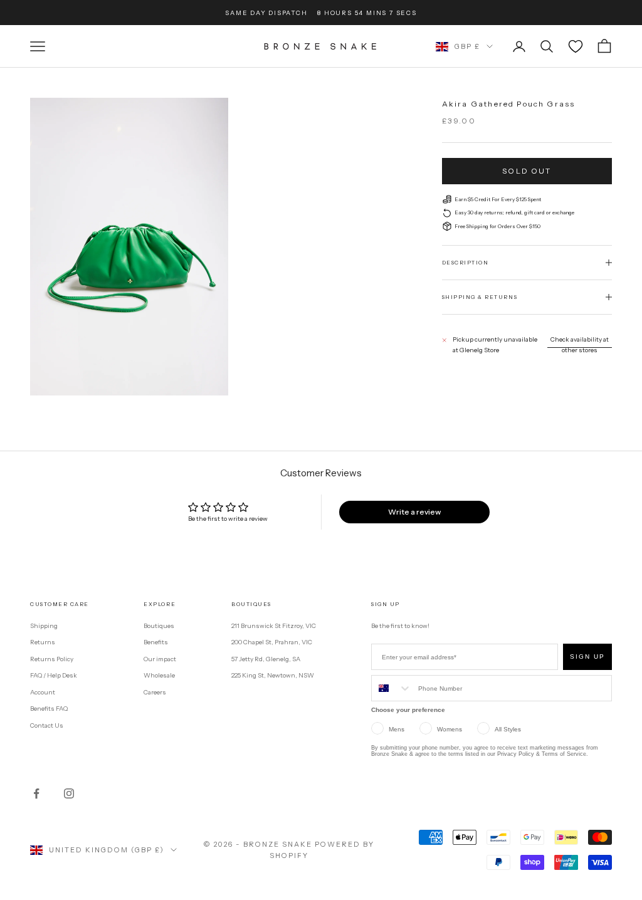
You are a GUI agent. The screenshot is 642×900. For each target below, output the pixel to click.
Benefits (156, 642)
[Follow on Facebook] (36, 793)
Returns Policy (51, 659)
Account (42, 692)
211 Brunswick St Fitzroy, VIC (273, 626)
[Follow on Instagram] (69, 793)
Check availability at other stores (579, 344)
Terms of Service (564, 754)
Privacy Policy (515, 754)
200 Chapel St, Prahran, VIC (271, 642)
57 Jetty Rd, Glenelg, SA (265, 659)
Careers (155, 692)
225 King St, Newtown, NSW (272, 675)
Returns (42, 642)
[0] (575, 46)
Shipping (44, 626)
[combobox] (392, 688)
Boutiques (159, 626)
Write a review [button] (414, 511)
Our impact (160, 659)
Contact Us (46, 725)
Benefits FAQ (49, 708)
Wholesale (159, 675)
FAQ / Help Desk (53, 675)
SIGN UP (587, 656)
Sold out (526, 170)
